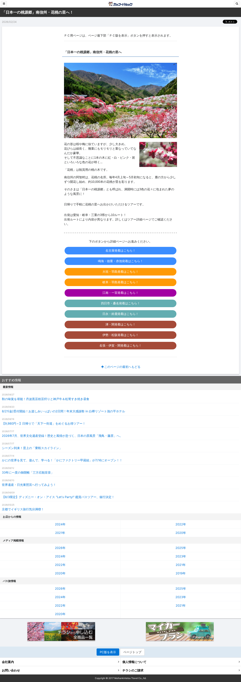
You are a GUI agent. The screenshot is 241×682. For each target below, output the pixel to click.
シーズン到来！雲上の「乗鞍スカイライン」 (32, 448)
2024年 (60, 524)
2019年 (181, 573)
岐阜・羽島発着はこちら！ (120, 282)
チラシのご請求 (132, 670)
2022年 (180, 524)
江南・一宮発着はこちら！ (120, 292)
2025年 (180, 548)
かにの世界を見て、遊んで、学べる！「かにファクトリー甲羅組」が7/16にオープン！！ (62, 460)
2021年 (60, 533)
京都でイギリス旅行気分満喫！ (23, 509)
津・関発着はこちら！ (120, 324)
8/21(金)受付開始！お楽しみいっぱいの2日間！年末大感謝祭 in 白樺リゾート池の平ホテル (63, 411)
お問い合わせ (11, 670)
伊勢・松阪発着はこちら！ (120, 335)
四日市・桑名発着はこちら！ (120, 303)
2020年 (180, 533)
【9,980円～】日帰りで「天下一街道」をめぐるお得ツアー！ (43, 423)
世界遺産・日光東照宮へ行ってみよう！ (29, 485)
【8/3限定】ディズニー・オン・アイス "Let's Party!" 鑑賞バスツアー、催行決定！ (58, 497)
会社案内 (8, 662)
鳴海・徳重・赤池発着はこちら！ (120, 261)
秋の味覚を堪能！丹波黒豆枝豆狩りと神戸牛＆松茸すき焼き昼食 (45, 399)
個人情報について (134, 662)
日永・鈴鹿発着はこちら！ (120, 313)
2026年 (60, 548)
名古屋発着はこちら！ (120, 250)
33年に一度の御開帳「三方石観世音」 (28, 472)
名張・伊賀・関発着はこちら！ (120, 345)
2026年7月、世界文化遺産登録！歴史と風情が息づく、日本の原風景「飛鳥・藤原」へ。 (62, 436)
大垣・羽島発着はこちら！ (120, 271)
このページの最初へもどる (122, 366)
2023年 (180, 556)
